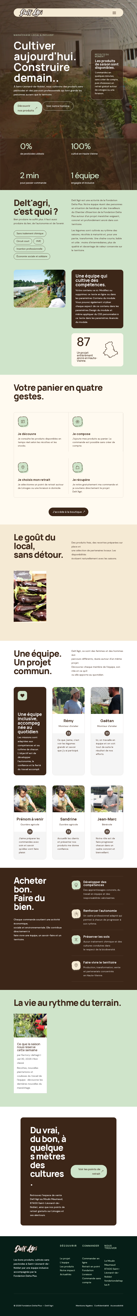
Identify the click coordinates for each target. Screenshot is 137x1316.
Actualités (65, 1274)
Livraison (87, 1274)
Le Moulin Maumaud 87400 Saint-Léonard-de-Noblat (112, 1268)
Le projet (65, 1258)
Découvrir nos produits (26, 108)
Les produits (67, 1266)
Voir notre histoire (57, 106)
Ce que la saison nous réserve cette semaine (28, 1047)
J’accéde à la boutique (67, 512)
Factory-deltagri (30, 1055)
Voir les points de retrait (89, 1171)
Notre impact (67, 1270)
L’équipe (64, 1262)
